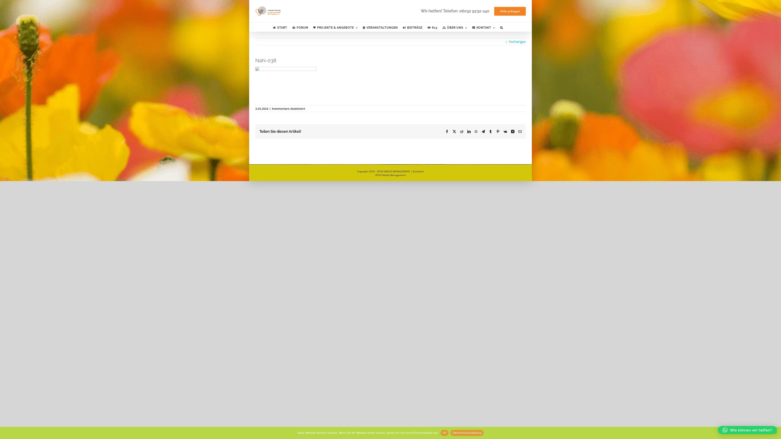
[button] (501, 27)
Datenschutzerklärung (467, 432)
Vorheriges (517, 41)
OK (444, 432)
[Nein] (776, 433)
